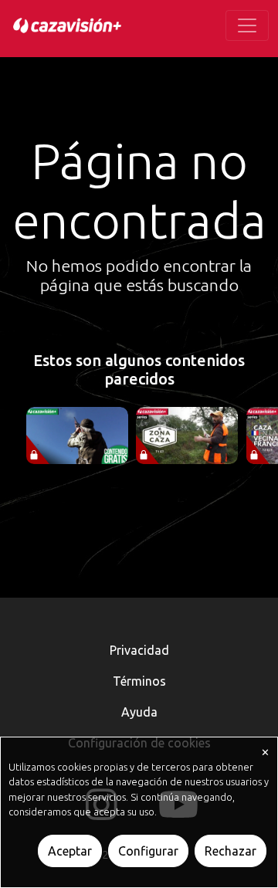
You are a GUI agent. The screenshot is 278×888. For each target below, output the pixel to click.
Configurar (148, 851)
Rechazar (230, 851)
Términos (139, 681)
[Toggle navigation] (247, 25)
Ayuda (139, 712)
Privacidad (139, 650)
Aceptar (70, 851)
